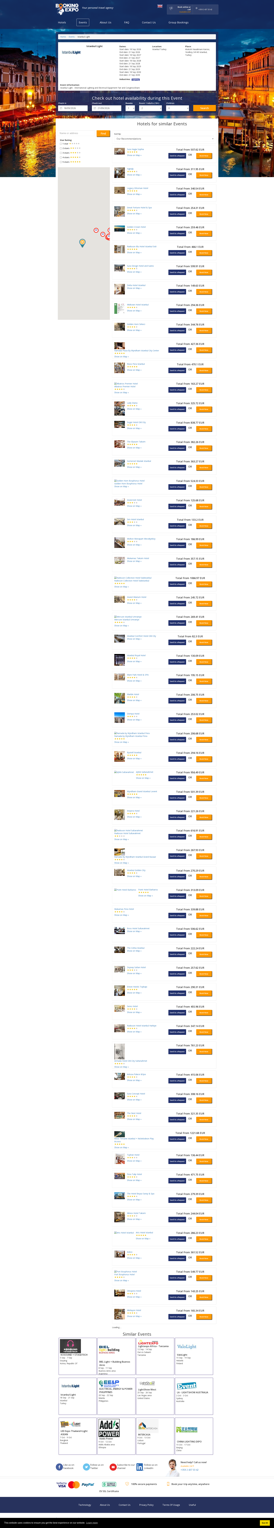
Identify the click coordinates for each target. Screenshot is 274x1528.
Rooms (129, 103)
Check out (97, 103)
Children (170, 103)
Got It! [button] (265, 1523)
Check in (62, 103)
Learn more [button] (92, 1523)
